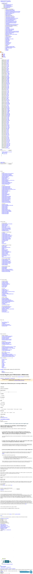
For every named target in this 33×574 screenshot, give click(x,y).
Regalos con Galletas (5, 253)
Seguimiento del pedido (3, 528)
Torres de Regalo (4, 255)
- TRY (7, 135)
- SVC (7, 132)
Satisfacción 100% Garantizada (10, 32)
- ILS (7, 67)
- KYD (8, 104)
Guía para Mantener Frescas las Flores (11, 22)
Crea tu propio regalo (5, 240)
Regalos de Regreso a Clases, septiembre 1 (8, 173)
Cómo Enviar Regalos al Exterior (10, 10)
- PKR (7, 122)
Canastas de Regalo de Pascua (6, 187)
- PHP (7, 121)
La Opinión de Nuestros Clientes (10, 46)
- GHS (7, 91)
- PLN (7, 123)
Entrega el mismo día (5, 224)
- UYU (7, 64)
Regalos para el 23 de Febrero (6, 201)
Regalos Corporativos (5, 249)
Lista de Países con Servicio (6, 304)
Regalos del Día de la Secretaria (6, 198)
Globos (3, 242)
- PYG (7, 124)
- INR (7, 96)
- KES (8, 100)
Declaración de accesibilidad (4, 568)
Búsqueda (10, 150)
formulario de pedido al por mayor (19, 380)
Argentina (3, 360)
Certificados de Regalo (5, 239)
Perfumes (3, 248)
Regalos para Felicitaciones (5, 181)
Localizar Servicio (4, 359)
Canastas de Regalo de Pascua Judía (7, 188)
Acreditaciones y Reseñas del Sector (10, 47)
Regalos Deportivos (4, 250)
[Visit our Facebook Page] (19, 543)
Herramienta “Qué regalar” (5, 230)
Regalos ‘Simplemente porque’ (6, 183)
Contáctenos (2, 489)
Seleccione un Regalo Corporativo (5, 526)
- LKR (7, 106)
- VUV (8, 142)
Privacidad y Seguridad (5, 283)
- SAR (8, 127)
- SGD (7, 130)
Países (4, 162)
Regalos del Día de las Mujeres (6, 199)
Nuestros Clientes (4, 353)
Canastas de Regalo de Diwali (6, 186)
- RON (7, 125)
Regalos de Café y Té (5, 254)
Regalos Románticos (5, 177)
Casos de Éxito (8, 28)
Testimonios (3, 294)
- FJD (7, 89)
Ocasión (2, 520)
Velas (3, 256)
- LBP (7, 105)
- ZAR (7, 146)
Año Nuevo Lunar (8, 37)
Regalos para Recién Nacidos (6, 209)
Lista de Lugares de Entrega (6, 324)
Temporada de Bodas (8, 42)
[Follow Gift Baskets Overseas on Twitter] (6, 543)
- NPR (7, 119)
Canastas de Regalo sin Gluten (6, 263)
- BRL (7, 80)
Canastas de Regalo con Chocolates (7, 236)
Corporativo (19, 376)
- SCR (7, 128)
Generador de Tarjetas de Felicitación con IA (8, 301)
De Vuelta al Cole (8, 43)
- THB (7, 133)
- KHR (7, 101)
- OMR (8, 120)
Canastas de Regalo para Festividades (7, 223)
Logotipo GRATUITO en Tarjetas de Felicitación (12, 31)
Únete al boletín (4, 295)
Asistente (1, 162)
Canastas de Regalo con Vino (6, 237)
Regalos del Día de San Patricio (6, 196)
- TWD (8, 137)
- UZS (8, 140)
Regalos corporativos (3, 524)
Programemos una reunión (5, 337)
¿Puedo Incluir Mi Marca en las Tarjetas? (11, 21)
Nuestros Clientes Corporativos (10, 29)
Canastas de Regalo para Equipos (6, 262)
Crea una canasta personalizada (6, 228)
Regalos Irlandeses (4, 267)
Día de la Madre (8, 40)
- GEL (7, 90)
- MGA (8, 109)
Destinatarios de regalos (4, 522)
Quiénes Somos (4, 289)
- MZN (8, 115)
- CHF (7, 84)
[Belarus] (1, 357)
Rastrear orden (5, 153)
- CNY (7, 85)
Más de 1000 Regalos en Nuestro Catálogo (11, 34)
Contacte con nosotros (5, 281)
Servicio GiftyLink (8, 14)
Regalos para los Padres (5, 213)
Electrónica (3, 241)
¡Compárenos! (7, 23)
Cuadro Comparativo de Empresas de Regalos (8, 291)
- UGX (8, 139)
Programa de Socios (4, 310)
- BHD (7, 77)
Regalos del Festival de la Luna (6, 200)
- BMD (8, 78)
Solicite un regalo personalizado (6, 229)
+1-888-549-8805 (2, 1)
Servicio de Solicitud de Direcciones (7, 349)
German (4, 54)
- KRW (7, 102)
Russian (4, 56)
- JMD (7, 98)
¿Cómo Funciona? (4, 285)
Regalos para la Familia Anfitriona (6, 211)
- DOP (7, 87)
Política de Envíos (4, 322)
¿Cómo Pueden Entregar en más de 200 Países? (12, 24)
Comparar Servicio (4, 290)
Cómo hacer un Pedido (5, 298)
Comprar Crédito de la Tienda (6, 350)
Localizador (3, 303)
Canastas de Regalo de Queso (6, 261)
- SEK (7, 129)
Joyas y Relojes (4, 243)
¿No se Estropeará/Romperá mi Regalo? (11, 19)
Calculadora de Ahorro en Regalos (6, 344)
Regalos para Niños (4, 208)
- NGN (7, 117)
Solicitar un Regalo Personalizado (6, 299)
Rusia (3, 361)
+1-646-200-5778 (8, 1)
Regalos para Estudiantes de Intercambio (7, 205)
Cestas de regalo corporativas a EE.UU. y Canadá (9, 346)
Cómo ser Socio (4, 311)
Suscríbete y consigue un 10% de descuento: (6, 488)
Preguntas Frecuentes (5, 284)
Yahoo (6, 48)
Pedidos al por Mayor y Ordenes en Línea (7, 355)
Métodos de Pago (4, 292)
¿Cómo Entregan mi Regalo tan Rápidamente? (12, 18)
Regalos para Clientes (5, 204)
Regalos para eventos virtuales (6, 271)
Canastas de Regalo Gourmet (6, 234)
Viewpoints (7, 49)
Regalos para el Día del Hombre (6, 202)
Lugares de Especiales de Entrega (6, 325)
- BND (7, 79)
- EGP (7, 88)
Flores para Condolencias (5, 176)
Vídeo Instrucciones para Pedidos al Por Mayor (8, 356)
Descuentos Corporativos (5, 338)
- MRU (8, 113)
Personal (22, 376)
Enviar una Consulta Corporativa (6, 336)
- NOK (7, 118)
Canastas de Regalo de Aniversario (7, 174)
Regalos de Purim (4, 193)
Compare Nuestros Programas (6, 307)
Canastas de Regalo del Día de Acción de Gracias (9, 189)
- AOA (7, 74)
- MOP (8, 112)
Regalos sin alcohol (4, 225)
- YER (8, 145)
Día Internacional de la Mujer (9, 38)
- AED (7, 71)
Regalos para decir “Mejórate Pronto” (7, 182)
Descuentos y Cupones (9, 33)
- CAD (7, 65)
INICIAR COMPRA (3, 511)
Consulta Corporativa (5, 282)
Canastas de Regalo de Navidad (6, 238)
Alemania (3, 364)
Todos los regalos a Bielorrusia (6, 227)
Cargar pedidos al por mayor (4, 525)
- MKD (8, 110)
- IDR (7, 95)
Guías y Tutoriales (4, 286)
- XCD (8, 144)
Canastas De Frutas (4, 233)
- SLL (7, 131)
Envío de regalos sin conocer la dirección (7, 300)
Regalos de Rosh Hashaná (5, 194)
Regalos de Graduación (5, 179)
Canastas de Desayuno (5, 260)
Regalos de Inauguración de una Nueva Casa (8, 180)
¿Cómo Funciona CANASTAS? (10, 17)
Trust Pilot (7, 50)
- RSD (7, 126)
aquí (29, 379)
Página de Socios (4, 309)
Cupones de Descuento (9, 36)
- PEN (7, 63)
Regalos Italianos (4, 268)
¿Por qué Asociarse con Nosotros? (6, 306)
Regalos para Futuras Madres (6, 270)
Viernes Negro (7, 44)
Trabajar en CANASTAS (9, 13)
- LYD (7, 107)
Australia (3, 365)
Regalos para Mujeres (5, 207)
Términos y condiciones (12, 568)
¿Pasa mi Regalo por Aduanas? (10, 20)
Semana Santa (7, 39)
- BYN (7, 82)
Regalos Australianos (5, 264)
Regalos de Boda (4, 178)
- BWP (8, 81)
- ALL (7, 72)
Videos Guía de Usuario (9, 15)
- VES (8, 141)
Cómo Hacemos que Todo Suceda (10, 16)
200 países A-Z (4, 367)
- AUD (7, 68)
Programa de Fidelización (9, 26)
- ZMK (6, 147)
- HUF (7, 94)
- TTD (7, 136)
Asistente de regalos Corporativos (6, 342)
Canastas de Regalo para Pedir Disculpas (7, 175)
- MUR (8, 114)
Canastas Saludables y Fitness (6, 259)
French (4, 55)
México (3, 366)
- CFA (8, 83)
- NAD (7, 116)
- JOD (7, 99)
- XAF (8, 143)
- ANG (8, 73)
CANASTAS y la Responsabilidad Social (7, 293)
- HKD (7, 69)
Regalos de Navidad (5, 192)
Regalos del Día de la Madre (6, 197)
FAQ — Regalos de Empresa (6, 352)
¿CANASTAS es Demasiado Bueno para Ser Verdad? (13, 11)
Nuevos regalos (4, 246)
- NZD (7, 70)
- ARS (7, 61)
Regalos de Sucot (4, 195)
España (3, 363)
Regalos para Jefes (4, 206)
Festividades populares (4, 521)
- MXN (8, 59)
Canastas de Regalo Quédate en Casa (7, 235)
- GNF (7, 92)
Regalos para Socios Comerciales (6, 210)
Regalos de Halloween (5, 191)
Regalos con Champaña (5, 252)
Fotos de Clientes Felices (9, 30)
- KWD (8, 103)
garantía (3, 453)
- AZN (7, 75)
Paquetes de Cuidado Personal (6, 247)
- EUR (7, 60)
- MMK (8, 111)
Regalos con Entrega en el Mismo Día (7, 269)
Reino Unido (4, 362)
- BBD (7, 76)
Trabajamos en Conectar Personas (10, 9)
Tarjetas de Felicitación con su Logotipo (7, 347)
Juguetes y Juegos (4, 245)
